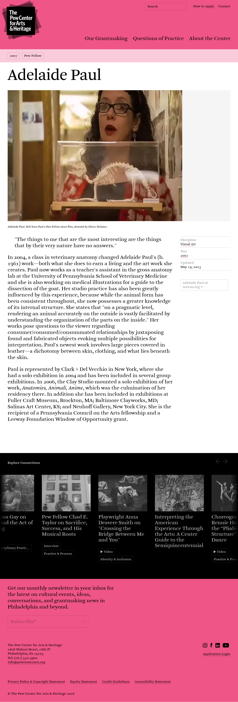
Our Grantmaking (106, 38)
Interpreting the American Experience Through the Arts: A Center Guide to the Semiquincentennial (179, 531)
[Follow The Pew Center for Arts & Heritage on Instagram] (205, 646)
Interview (51, 546)
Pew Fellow (32, 55)
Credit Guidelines (116, 682)
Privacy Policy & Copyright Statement (36, 682)
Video (108, 551)
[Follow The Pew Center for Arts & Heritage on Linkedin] (217, 646)
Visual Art (188, 244)
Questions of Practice (158, 38)
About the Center (209, 38)
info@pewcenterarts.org (26, 662)
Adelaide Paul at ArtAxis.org (195, 284)
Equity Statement (83, 682)
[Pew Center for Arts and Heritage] (21, 21)
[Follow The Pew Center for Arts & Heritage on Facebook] (211, 646)
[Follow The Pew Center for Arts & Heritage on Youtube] (226, 646)
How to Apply (203, 6)
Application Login (216, 654)
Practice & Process (58, 553)
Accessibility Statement (153, 682)
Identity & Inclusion (116, 559)
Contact (224, 6)
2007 (13, 55)
